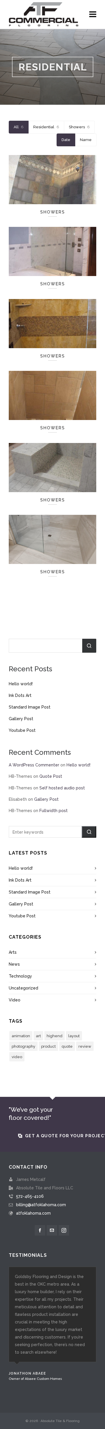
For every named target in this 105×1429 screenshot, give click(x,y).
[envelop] (52, 1230)
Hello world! (21, 683)
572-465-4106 (30, 1196)
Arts (13, 952)
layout (74, 1036)
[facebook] (40, 1230)
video (17, 1057)
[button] (89, 832)
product (48, 1046)
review (84, 1046)
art (38, 1036)
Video (14, 1000)
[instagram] (64, 1230)
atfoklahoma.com (33, 1213)
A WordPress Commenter (34, 765)
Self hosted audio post (62, 788)
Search (89, 646)
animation (21, 1036)
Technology (20, 976)
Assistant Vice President (28, 1394)
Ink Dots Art (20, 695)
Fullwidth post (53, 810)
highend (54, 1036)
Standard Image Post (29, 707)
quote (67, 1046)
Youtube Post (22, 730)
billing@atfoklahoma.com (41, 1204)
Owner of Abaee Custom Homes (35, 1379)
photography (23, 1046)
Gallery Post (21, 718)
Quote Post (50, 776)
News (14, 964)
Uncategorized (23, 988)
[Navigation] (92, 14)
